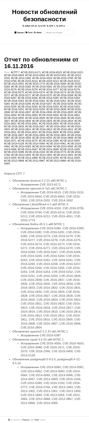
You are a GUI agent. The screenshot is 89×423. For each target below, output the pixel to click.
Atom (39, 32)
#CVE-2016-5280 (63, 86)
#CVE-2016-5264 (70, 98)
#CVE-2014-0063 (21, 146)
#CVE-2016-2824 (63, 120)
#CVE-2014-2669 (49, 149)
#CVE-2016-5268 (63, 95)
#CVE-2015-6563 (35, 75)
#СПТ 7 (15, 72)
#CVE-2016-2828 (56, 118)
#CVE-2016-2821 (28, 123)
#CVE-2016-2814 (21, 129)
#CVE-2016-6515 (52, 72)
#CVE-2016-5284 (56, 83)
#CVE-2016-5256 (63, 103)
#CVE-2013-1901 (63, 155)
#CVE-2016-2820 (49, 123)
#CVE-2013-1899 (28, 157)
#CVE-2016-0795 (63, 78)
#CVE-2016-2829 (35, 118)
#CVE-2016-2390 (49, 140)
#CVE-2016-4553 (42, 137)
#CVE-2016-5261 (56, 100)
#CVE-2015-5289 (14, 152)
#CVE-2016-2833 (28, 115)
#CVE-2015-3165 (70, 149)
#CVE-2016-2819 (70, 123)
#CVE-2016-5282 (21, 86)
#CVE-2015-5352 (56, 75)
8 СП (42, 26)
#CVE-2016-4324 (42, 78)
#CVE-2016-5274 (35, 92)
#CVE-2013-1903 (21, 155)
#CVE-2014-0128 (14, 143)
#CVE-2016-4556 (21, 137)
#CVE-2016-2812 (63, 129)
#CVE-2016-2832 (49, 115)
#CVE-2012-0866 (56, 160)
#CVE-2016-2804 (56, 135)
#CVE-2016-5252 (70, 106)
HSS (37, 420)
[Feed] (9, 420)
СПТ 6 (61, 26)
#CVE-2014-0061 (56, 143)
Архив (20, 32)
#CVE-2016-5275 (14, 92)
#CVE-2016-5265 (49, 98)
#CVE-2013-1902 (42, 155)
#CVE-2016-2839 (56, 109)
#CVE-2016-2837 (21, 112)
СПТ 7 (51, 26)
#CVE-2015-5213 (49, 81)
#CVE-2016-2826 (21, 120)
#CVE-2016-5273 (56, 92)
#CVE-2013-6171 (31, 72)
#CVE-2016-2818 (14, 126)
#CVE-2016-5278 (28, 89)
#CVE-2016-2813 (42, 129)
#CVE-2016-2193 (35, 152)
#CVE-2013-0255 (49, 157)
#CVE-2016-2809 (49, 132)
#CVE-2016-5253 (49, 106)
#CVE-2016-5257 (42, 103)
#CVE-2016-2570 (28, 140)
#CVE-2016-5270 (42, 95)
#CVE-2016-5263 (14, 100)
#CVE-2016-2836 (42, 112)
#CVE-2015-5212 (70, 81)
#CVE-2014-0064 (42, 146)
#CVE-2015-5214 (28, 81)
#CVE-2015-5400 (70, 140)
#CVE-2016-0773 (56, 152)
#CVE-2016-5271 (21, 95)
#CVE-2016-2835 (63, 112)
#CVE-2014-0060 (35, 143)
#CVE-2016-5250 (35, 109)
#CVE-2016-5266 (28, 98)
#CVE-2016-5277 (49, 89)
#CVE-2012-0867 (35, 160)
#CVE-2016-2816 (56, 126)
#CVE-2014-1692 (21, 78)
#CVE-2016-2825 (42, 120)
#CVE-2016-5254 (28, 106)
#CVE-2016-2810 (27, 132)
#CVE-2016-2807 (14, 135)
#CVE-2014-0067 (28, 149)
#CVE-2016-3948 (63, 137)
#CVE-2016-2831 (70, 115)
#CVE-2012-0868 (14, 160)
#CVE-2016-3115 (73, 72)
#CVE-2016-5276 (70, 89)
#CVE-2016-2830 (14, 118)
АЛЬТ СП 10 (30, 26)
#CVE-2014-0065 (63, 146)
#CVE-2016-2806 (35, 135)
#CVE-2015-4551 (14, 83)
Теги (30, 32)
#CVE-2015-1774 (35, 83)
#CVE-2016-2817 (35, 126)
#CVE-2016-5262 (35, 100)
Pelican (26, 420)
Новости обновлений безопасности (44, 15)
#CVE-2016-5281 (42, 86)
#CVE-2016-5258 (21, 103)
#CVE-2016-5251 (14, 109)
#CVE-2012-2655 (70, 157)
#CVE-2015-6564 (14, 75)
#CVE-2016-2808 (70, 132)
